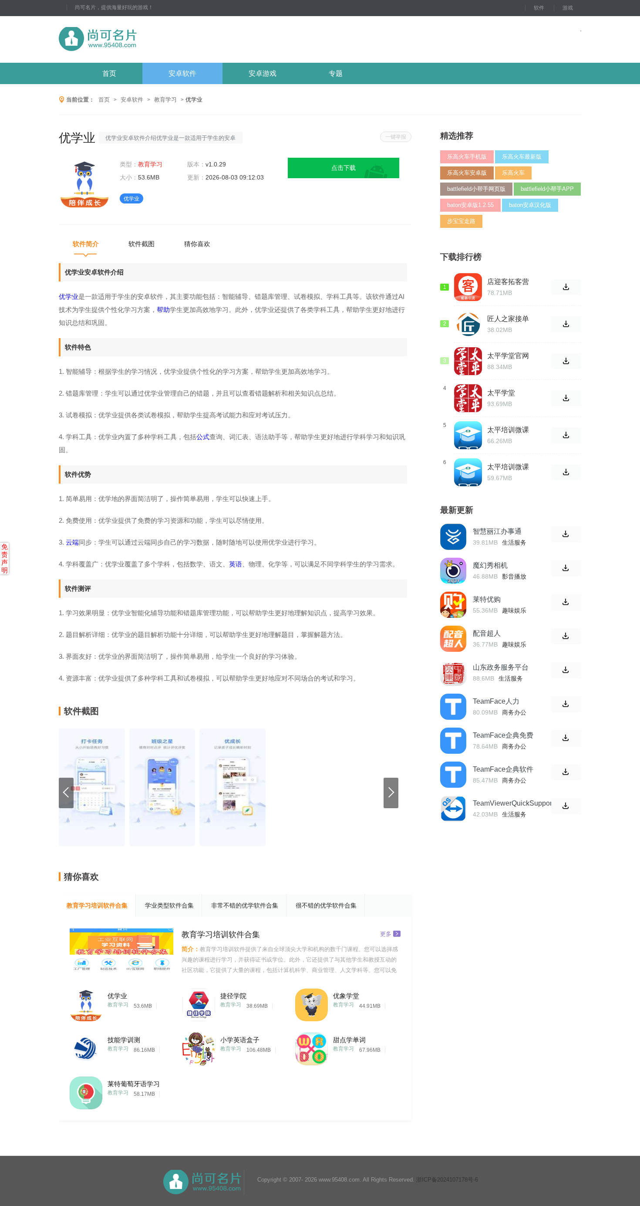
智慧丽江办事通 (497, 531)
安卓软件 (182, 73)
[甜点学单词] (311, 1046)
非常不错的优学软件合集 (244, 905)
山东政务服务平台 (501, 667)
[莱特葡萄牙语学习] (86, 1090)
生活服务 (514, 542)
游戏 (568, 8)
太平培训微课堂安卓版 (508, 430)
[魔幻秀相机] (453, 571)
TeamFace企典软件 (503, 769)
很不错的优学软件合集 (326, 905)
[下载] (566, 534)
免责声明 (4, 558)
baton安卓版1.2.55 (470, 205)
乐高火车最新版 (522, 156)
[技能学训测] (86, 1046)
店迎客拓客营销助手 (508, 282)
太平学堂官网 (508, 355)
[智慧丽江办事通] (453, 537)
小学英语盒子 (239, 1039)
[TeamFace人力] (453, 707)
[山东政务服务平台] (453, 673)
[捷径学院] (198, 1002)
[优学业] (86, 1002)
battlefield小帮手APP (547, 189)
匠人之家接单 (508, 318)
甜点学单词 (349, 1039)
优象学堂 (346, 995)
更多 (385, 933)
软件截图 (141, 243)
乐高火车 (513, 172)
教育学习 (165, 99)
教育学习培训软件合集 (97, 905)
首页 (109, 73)
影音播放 (514, 576)
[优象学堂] (311, 1002)
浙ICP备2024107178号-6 (447, 1179)
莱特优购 (487, 599)
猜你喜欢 (197, 243)
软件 (539, 8)
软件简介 (86, 243)
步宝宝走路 (461, 221)
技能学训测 (124, 1039)
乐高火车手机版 (467, 156)
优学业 (117, 995)
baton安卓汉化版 (530, 205)
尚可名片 (145, 39)
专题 (336, 73)
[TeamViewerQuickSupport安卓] (453, 809)
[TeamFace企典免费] (453, 741)
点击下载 (343, 167)
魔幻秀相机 (490, 565)
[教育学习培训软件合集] (121, 952)
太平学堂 (501, 392)
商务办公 (514, 712)
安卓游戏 (262, 73)
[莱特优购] (453, 605)
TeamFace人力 (496, 701)
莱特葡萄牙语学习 (134, 1083)
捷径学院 (233, 995)
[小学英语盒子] (198, 1046)
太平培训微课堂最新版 (508, 467)
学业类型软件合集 (169, 905)
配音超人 (487, 633)
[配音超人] (453, 639)
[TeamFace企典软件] (453, 775)
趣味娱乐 (514, 610)
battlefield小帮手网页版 (476, 189)
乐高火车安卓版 (467, 172)
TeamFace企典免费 (503, 735)
